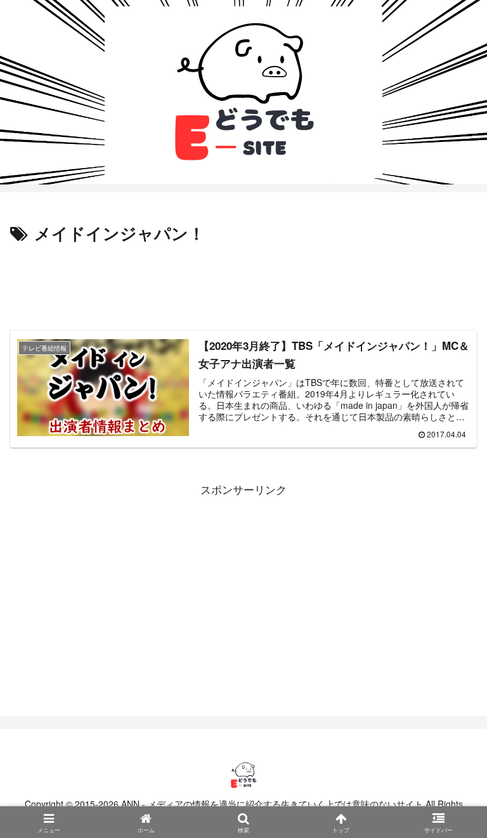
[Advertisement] (243, 282)
